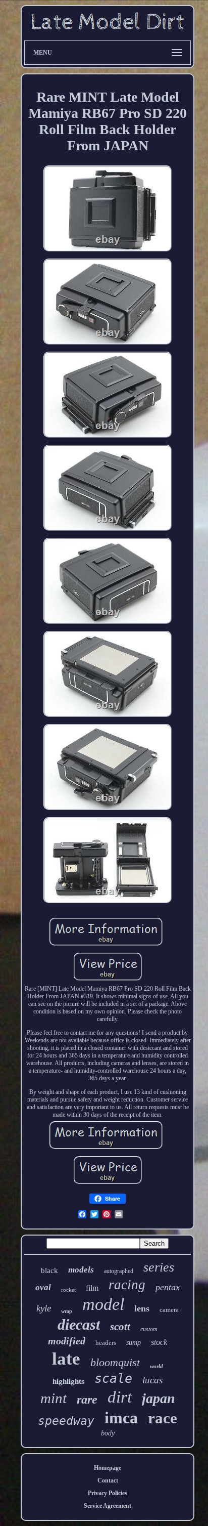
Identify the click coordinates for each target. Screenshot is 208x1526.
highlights (68, 1381)
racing (127, 1284)
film (92, 1288)
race (162, 1418)
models (81, 1270)
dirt (120, 1397)
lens (141, 1308)
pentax (167, 1287)
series (158, 1267)
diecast (79, 1324)
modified (66, 1340)
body (108, 1433)
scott (120, 1327)
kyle (43, 1308)
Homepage (107, 1467)
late (66, 1359)
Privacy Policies (107, 1493)
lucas (152, 1380)
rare (87, 1399)
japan (158, 1398)
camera (169, 1309)
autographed (118, 1271)
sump (133, 1342)
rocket (68, 1290)
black (49, 1270)
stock (159, 1342)
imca (121, 1418)
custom (149, 1329)
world (156, 1366)
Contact (107, 1480)
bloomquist (115, 1362)
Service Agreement (107, 1505)
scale (113, 1378)
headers (105, 1342)
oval (43, 1287)
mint (53, 1398)
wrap (66, 1311)
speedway (66, 1420)
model (103, 1304)
